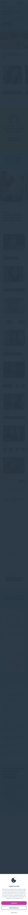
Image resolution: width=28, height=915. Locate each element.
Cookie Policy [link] (14, 912)
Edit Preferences (14, 908)
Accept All (14, 903)
